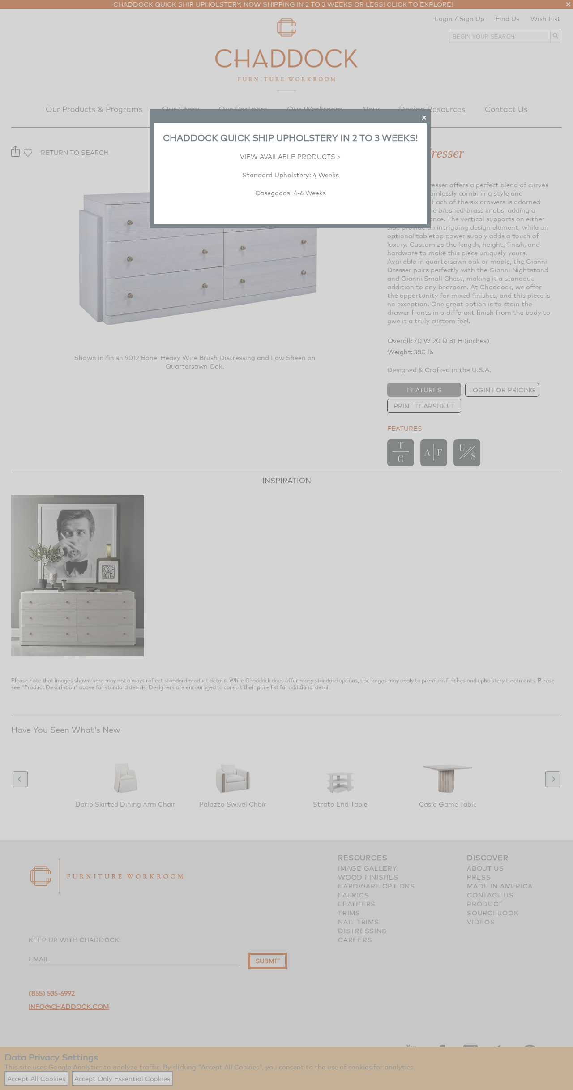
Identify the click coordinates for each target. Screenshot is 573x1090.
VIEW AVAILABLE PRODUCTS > (290, 156)
